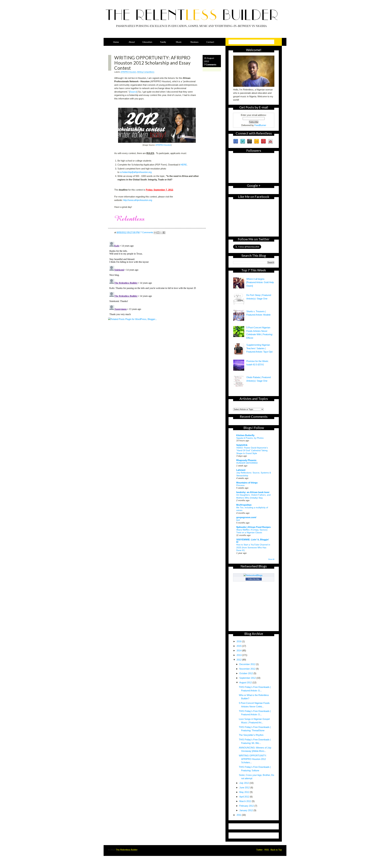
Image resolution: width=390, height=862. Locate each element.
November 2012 (247, 668)
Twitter (259, 849)
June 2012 (244, 787)
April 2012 (244, 796)
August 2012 (245, 682)
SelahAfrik (241, 445)
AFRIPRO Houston (128, 72)
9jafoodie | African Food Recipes (253, 527)
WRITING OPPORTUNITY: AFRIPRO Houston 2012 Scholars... (252, 759)
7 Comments (210, 64)
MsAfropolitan (244, 505)
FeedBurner (260, 125)
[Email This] (155, 232)
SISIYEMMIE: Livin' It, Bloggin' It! (252, 540)
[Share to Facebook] (163, 232)
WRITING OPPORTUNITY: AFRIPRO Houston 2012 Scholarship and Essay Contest (152, 63)
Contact (210, 42)
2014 (239, 650)
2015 (239, 646)
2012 (239, 659)
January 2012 (246, 810)
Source (133, 91)
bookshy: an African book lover (252, 492)
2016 (239, 641)
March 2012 (245, 801)
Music (179, 42)
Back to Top (276, 849)
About (132, 42)
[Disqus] (164, 279)
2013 (239, 655)
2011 (239, 815)
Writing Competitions (145, 72)
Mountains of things (247, 482)
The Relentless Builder (127, 849)
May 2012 (244, 792)
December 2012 (247, 664)
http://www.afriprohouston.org (137, 200)
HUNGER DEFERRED (247, 463)
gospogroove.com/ (246, 517)
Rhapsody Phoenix (246, 460)
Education (147, 42)
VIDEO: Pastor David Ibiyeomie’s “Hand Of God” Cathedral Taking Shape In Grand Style (252, 450)
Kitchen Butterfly (245, 435)
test (238, 520)
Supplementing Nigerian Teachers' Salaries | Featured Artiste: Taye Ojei (259, 348)
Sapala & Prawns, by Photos (250, 438)
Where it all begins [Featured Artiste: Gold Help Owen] (260, 282)
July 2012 (244, 783)
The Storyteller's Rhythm (251, 735)
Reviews (194, 42)
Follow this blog (253, 579)
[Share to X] (161, 232)
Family (163, 42)
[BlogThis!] (158, 232)
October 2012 (246, 673)
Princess (240, 485)
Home (116, 42)
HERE (183, 164)
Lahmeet (240, 470)
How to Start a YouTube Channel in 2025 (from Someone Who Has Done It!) (253, 547)
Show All (271, 559)
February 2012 (246, 805)
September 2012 (247, 678)
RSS (266, 849)
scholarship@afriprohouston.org (136, 172)
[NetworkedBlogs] (253, 575)
